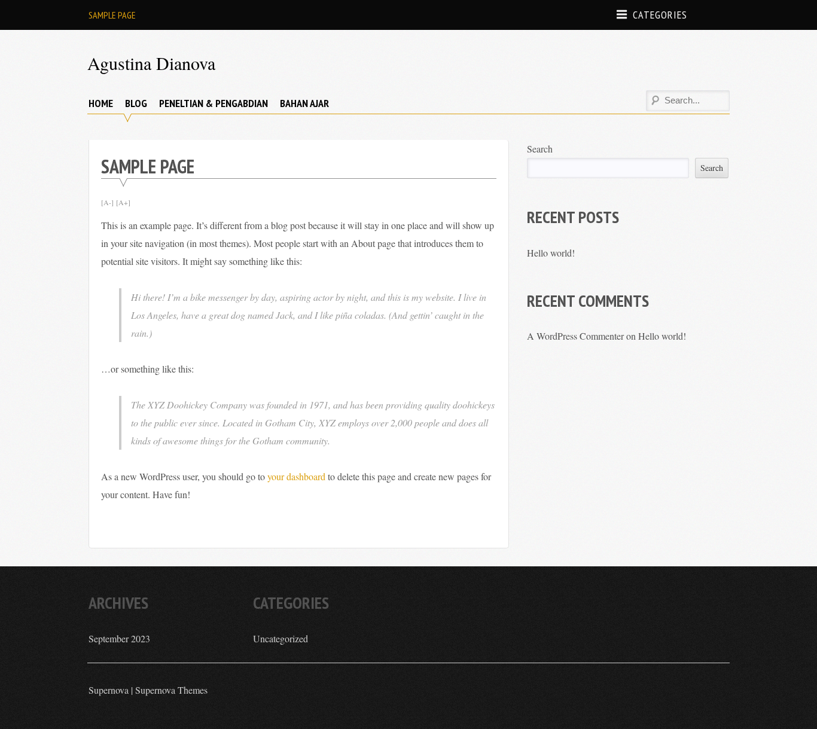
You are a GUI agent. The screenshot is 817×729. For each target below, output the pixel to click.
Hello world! (551, 252)
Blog (136, 103)
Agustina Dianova (151, 63)
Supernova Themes (171, 690)
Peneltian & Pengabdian (213, 103)
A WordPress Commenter (575, 336)
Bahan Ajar (304, 103)
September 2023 (119, 638)
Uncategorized (280, 638)
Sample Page (112, 15)
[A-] (107, 202)
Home (101, 103)
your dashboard (296, 476)
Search (540, 148)
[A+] (123, 202)
